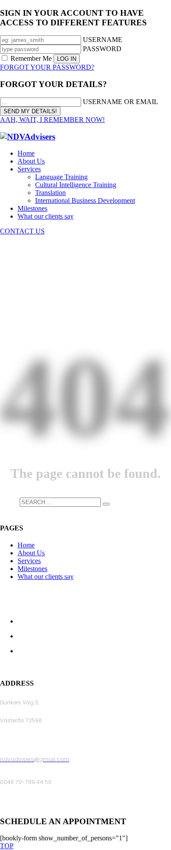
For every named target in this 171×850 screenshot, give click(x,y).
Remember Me (31, 58)
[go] (106, 504)
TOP (7, 846)
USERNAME (102, 39)
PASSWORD (102, 48)
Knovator (145, 666)
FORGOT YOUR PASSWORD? (47, 67)
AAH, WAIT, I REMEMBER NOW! (52, 119)
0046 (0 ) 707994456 (28, 804)
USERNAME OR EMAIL (120, 101)
